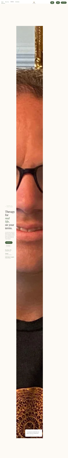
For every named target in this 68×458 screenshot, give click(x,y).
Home (2, 1)
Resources (3, 3)
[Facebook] (58, 2)
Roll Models (17, 1)
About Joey (7, 1)
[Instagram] (52, 2)
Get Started (63, 2)
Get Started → (9, 242)
